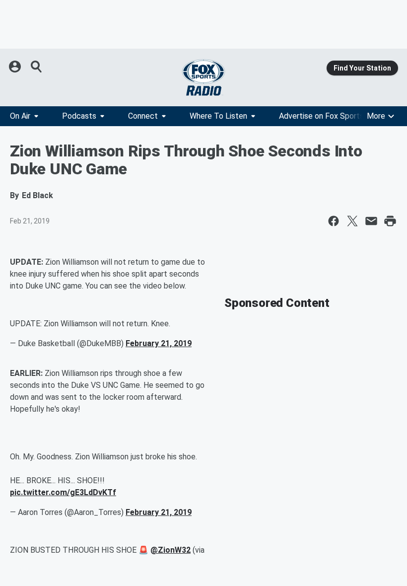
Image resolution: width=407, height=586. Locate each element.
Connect (143, 116)
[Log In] (16, 67)
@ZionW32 (170, 550)
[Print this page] (390, 221)
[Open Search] (37, 67)
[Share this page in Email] (371, 221)
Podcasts (79, 116)
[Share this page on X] (352, 221)
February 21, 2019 (159, 343)
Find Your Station (362, 68)
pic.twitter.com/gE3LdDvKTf (63, 492)
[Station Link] (203, 77)
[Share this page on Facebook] (333, 221)
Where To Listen (218, 116)
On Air (20, 116)
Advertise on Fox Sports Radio (332, 116)
